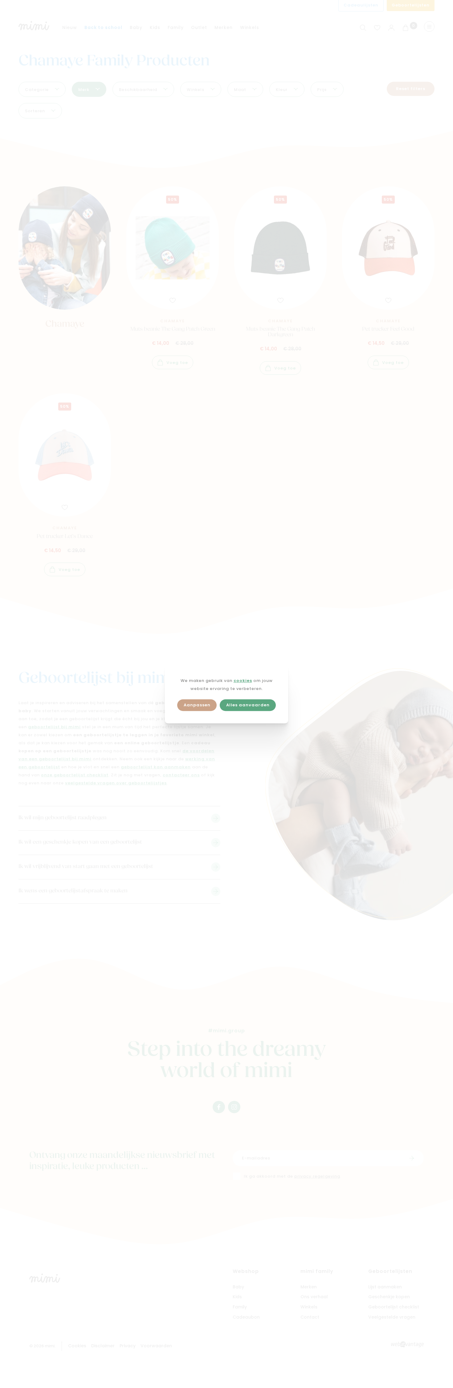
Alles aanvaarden (248, 705)
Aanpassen (197, 705)
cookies (243, 681)
